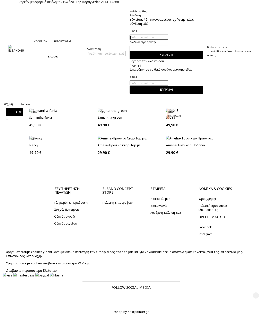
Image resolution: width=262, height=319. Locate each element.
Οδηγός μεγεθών (66, 223)
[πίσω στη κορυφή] (256, 295)
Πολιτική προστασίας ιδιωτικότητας (213, 208)
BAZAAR (53, 56)
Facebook (205, 227)
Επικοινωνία (158, 206)
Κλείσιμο (84, 263)
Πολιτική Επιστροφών (117, 202)
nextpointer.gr (138, 312)
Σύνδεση (166, 54)
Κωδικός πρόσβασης (143, 42)
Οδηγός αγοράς (65, 216)
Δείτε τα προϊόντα (57, 230)
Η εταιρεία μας (160, 199)
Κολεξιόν (40, 41)
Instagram (205, 234)
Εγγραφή (166, 89)
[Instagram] (139, 297)
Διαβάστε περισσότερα (60, 263)
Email (133, 31)
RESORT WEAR (63, 41)
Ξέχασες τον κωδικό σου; (147, 61)
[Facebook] (122, 297)
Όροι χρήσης (208, 199)
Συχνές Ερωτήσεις (66, 209)
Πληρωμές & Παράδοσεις (71, 202)
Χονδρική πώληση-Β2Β (166, 213)
